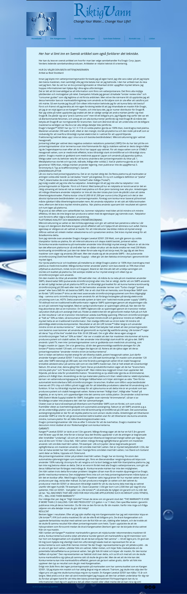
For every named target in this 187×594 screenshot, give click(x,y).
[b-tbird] (150, 587)
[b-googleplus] (154, 587)
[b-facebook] (146, 587)
